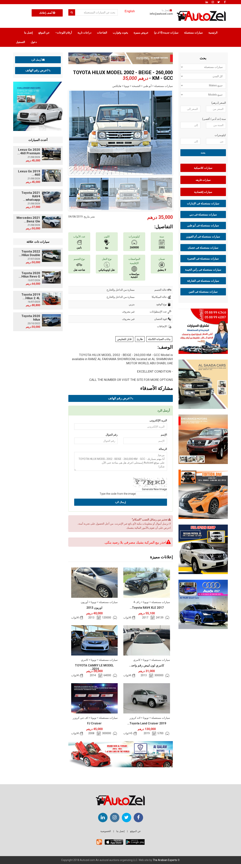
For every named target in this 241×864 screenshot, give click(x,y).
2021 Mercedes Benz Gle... (28, 219)
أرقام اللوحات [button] (64, 32)
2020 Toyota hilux (30, 317)
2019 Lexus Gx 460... (29, 173)
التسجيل (20, 41)
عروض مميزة (141, 32)
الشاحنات (102, 32)
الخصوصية (105, 831)
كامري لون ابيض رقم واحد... (146, 665)
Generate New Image (154, 489)
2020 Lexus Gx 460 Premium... (28, 151)
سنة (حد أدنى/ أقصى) (214, 118)
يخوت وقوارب (120, 32)
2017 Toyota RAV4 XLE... (147, 607)
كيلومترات (220, 135)
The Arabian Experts (165, 860)
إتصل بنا (28, 32)
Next (179, 132)
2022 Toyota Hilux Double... (29, 253)
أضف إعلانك (46, 12)
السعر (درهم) (218, 102)
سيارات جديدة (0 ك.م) (166, 32)
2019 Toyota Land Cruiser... (146, 723)
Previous (62, 132)
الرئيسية (212, 32)
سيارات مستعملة (193, 32)
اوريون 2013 (94, 607)
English (130, 11)
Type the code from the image (118, 493)
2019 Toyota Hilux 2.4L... (30, 296)
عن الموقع (44, 32)
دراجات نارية (84, 32)
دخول (34, 41)
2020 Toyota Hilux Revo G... (29, 274)
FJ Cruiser (94, 723)
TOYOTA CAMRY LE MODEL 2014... (94, 667)
